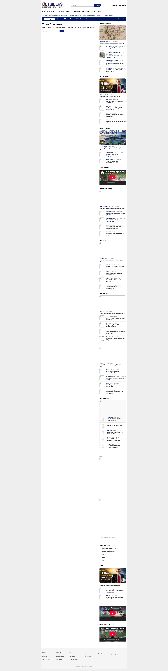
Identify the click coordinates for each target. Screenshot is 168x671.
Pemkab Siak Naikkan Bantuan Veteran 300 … (115, 267)
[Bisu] (121, 183)
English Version (103, 41)
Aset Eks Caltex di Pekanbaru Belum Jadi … (112, 208)
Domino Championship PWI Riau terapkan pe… (115, 433)
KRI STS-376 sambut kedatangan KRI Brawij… (115, 318)
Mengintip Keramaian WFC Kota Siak (115, 426)
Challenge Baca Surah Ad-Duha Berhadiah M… (115, 392)
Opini (100, 94)
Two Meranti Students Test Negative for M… (114, 56)
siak (103, 560)
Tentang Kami (46, 659)
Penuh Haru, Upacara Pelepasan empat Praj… (115, 332)
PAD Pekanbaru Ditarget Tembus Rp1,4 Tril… (115, 214)
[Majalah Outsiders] (52, 5)
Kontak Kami (59, 659)
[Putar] (102, 183)
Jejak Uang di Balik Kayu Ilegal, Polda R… (115, 378)
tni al (104, 557)
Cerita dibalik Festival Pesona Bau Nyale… (113, 446)
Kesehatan (117, 52)
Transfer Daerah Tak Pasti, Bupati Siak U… (114, 274)
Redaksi (44, 656)
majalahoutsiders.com (109, 548)
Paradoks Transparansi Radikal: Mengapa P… (115, 115)
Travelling (110, 417)
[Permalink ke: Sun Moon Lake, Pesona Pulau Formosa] (112, 407)
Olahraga (109, 430)
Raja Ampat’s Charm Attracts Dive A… (114, 48)
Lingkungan (112, 376)
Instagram (115, 654)
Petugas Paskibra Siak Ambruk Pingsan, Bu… (111, 260)
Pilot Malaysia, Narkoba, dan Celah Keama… (114, 101)
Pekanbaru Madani (103, 206)
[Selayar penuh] (123, 183)
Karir (70, 652)
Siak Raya (101, 258)
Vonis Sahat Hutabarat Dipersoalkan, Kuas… (112, 372)
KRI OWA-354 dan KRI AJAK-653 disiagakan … (115, 339)
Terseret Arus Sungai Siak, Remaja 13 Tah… (114, 287)
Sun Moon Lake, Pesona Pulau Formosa (114, 419)
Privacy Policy (60, 656)
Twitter (101, 654)
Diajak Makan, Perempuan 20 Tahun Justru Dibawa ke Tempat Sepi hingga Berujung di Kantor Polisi (92, 19)
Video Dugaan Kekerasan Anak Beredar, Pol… (115, 385)
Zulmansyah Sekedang (108, 551)
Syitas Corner (103, 146)
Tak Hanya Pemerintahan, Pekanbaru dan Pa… (113, 227)
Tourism (109, 444)
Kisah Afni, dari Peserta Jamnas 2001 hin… (115, 280)
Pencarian (97, 5)
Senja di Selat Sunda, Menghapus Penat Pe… (113, 155)
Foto (100, 311)
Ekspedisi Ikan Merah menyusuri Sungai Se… (114, 439)
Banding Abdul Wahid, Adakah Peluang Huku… (114, 108)
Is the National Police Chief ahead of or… (114, 70)
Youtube (89, 656)
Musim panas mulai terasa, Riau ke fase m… (112, 313)
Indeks (44, 652)
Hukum (101, 345)
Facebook (89, 654)
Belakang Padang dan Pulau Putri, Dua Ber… (110, 148)
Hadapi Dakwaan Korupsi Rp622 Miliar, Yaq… (110, 365)
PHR (103, 554)
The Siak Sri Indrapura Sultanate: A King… (112, 43)
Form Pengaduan (74, 659)
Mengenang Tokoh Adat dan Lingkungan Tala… (114, 325)
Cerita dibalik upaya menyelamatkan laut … (113, 161)
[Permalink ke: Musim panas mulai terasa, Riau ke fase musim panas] (112, 302)
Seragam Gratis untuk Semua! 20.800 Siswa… (115, 234)
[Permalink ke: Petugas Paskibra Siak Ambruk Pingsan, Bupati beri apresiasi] (112, 249)
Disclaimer (72, 656)
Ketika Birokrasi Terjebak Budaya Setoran (116, 122)
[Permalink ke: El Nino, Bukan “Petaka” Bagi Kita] (112, 85)
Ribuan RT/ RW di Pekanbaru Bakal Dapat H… (114, 220)
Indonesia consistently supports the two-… (115, 64)
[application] (112, 177)
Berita (107, 60)
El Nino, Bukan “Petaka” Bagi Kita (109, 96)
